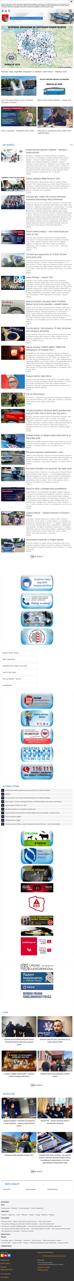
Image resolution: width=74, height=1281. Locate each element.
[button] (70, 11)
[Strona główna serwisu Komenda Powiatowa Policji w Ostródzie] (3, 11)
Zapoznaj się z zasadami (44, 1267)
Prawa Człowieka (24, 1208)
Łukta (18, 1215)
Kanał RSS (2, 1255)
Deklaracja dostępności (7, 1269)
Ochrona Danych (6, 1246)
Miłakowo (45, 1215)
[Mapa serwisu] (6, 11)
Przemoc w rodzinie (28, 1231)
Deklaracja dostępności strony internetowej (43, 1243)
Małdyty (52, 1215)
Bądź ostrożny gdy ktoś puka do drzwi (25, 1221)
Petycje (26, 1243)
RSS (71, 144)
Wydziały (14, 1208)
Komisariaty (18, 1240)
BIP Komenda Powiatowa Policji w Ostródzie (54, 1256)
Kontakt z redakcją (5, 1263)
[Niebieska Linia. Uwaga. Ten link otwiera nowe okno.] (37, 754)
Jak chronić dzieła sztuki (47, 1224)
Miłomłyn (24, 1215)
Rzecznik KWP (6, 1243)
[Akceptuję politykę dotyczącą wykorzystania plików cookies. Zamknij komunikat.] (71, 1)
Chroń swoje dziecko (45, 1221)
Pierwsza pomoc (7, 1221)
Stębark (31, 1215)
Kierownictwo (6, 1208)
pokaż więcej (37, 557)
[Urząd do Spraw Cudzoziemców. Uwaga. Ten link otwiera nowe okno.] (37, 967)
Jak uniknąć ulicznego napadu (61, 1228)
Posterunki (27, 1240)
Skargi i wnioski (17, 1243)
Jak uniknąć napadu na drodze (40, 1228)
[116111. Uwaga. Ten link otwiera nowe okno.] (37, 771)
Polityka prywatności (43, 1270)
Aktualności (5, 1202)
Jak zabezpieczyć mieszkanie (11, 1231)
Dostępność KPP (63, 1243)
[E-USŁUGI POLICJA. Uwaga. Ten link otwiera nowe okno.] (37, 600)
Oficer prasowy (36, 1240)
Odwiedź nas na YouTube (5, 1255)
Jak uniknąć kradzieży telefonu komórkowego (15, 1228)
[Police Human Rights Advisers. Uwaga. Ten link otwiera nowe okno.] (37, 856)
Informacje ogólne (7, 1240)
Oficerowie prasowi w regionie (52, 1240)
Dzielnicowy (5, 1211)
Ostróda (4, 1215)
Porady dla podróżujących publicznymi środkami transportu (20, 1224)
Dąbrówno (12, 1215)
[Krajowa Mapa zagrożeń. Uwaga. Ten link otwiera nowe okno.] (37, 583)
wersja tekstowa (5, 1277)
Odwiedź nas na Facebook (9, 1255)
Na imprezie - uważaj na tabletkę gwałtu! (14, 1226)
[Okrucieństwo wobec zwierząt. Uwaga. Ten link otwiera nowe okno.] (37, 920)
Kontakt (3, 1237)
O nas (2, 1205)
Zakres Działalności (37, 1208)
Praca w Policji (5, 1234)
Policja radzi (5, 1218)
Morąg (38, 1215)
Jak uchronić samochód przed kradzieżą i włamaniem (44, 1226)
